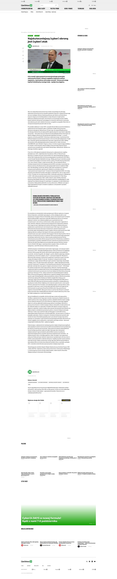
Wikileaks (66, 174)
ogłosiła (51, 132)
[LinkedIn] (92, 561)
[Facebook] (89, 561)
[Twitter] (87, 561)
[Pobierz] (23, 58)
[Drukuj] (23, 55)
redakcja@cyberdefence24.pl (34, 392)
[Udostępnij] (23, 61)
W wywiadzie (31, 126)
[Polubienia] (23, 48)
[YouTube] (95, 561)
